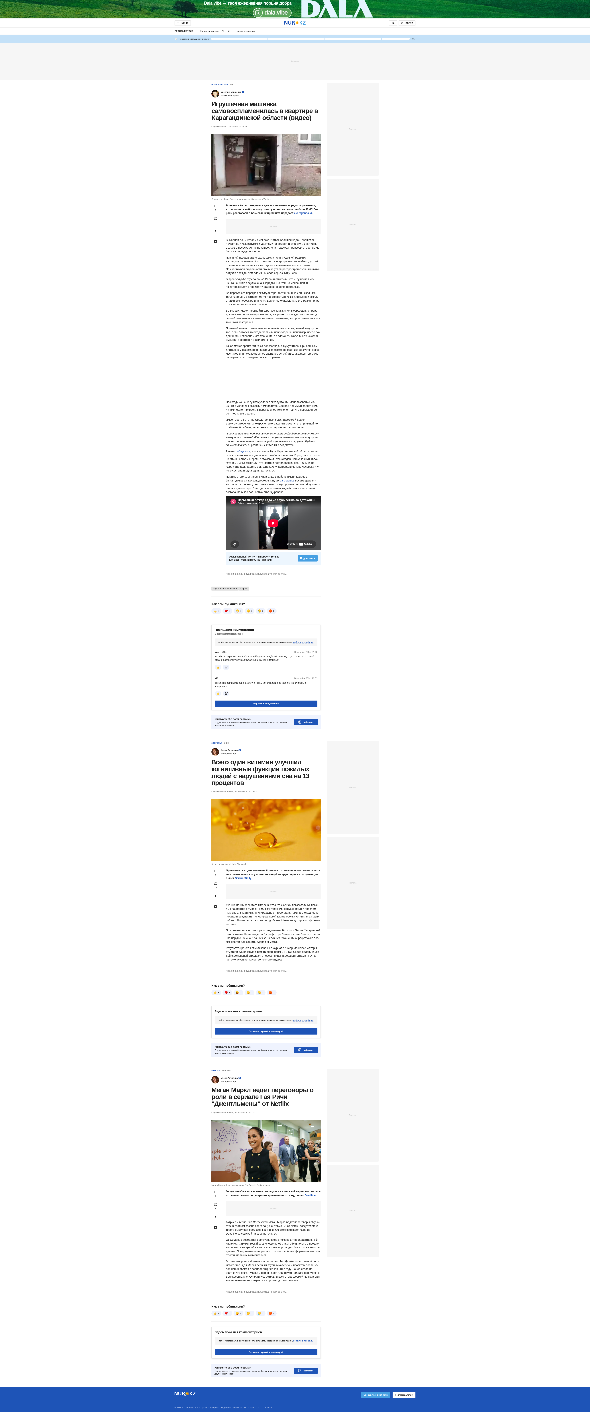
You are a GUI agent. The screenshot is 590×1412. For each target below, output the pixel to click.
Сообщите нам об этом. (273, 574)
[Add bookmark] (215, 241)
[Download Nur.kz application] (295, 9)
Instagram (308, 722)
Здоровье (216, 743)
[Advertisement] (295, 61)
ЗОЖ (226, 743)
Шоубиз (215, 1071)
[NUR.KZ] (295, 23)
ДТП (230, 31)
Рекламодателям (404, 1395)
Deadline (310, 1195)
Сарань (244, 588)
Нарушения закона (209, 31)
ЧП (223, 31)
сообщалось (242, 451)
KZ (393, 23)
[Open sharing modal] (215, 231)
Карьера (226, 1071)
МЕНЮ (184, 23)
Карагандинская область (225, 588)
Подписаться (307, 558)
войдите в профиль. (303, 642)
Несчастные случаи (245, 31)
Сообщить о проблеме (376, 1395)
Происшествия (184, 31)
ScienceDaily (243, 878)
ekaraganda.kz (303, 213)
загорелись (287, 480)
